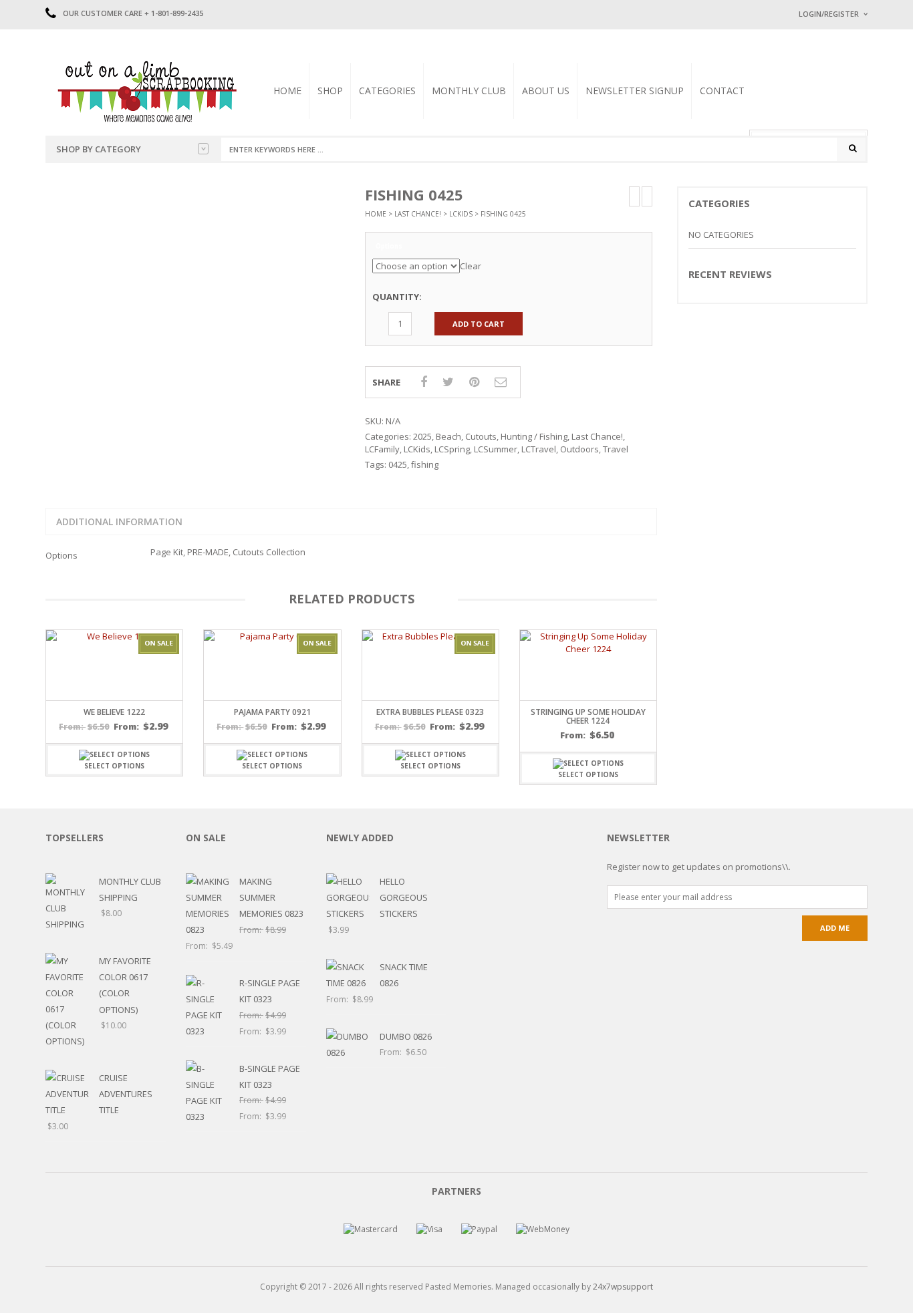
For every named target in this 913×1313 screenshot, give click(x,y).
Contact (722, 90)
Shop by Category (98, 149)
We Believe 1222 (114, 712)
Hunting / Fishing (534, 436)
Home (287, 90)
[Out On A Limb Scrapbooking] (145, 91)
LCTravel (538, 449)
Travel (615, 449)
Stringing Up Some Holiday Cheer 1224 (588, 716)
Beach (448, 436)
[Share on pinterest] (474, 382)
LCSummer (495, 449)
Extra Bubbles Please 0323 (430, 712)
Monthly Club (469, 90)
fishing (424, 464)
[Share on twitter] (448, 382)
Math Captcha (823, 180)
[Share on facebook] (423, 382)
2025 (422, 436)
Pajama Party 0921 (272, 712)
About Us (545, 90)
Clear (470, 266)
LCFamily (382, 449)
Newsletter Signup (634, 90)
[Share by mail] (501, 382)
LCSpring (452, 449)
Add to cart (478, 324)
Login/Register (829, 14)
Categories (387, 90)
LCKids (461, 213)
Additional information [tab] (119, 521)
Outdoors (579, 449)
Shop (330, 90)
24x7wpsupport (623, 1286)
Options (389, 246)
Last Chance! (417, 213)
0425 (397, 464)
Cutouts (481, 436)
